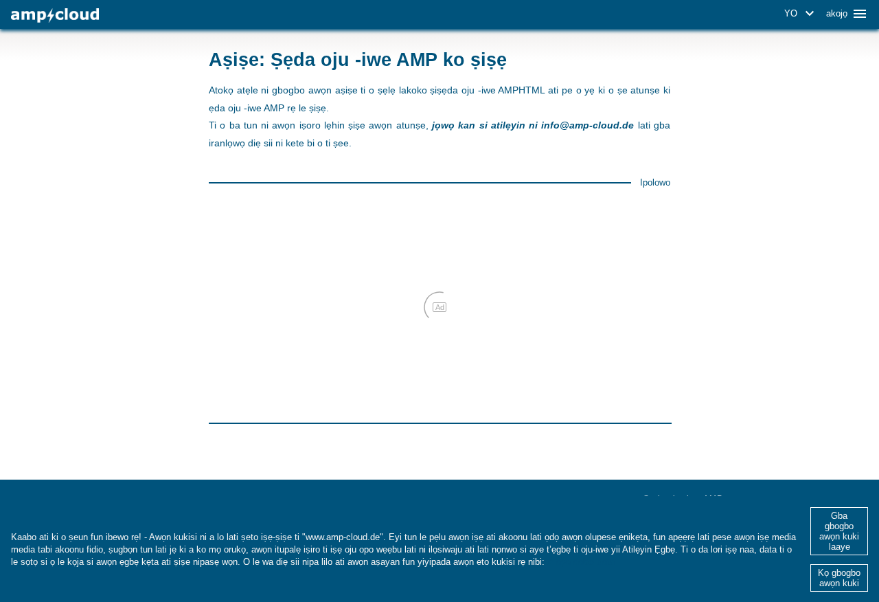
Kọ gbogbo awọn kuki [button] (839, 578)
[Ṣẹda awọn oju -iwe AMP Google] (55, 15)
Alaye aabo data (581, 562)
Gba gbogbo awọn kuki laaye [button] (839, 531)
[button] (801, 13)
